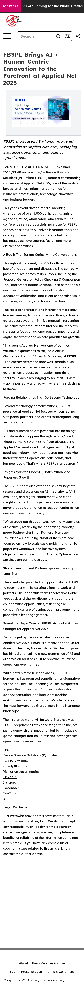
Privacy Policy (53, 980)
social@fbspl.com (16, 766)
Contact (74, 980)
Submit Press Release (26, 972)
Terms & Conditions (60, 972)
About (23, 963)
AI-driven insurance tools (53, 230)
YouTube (9, 793)
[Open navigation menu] (7, 36)
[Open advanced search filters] (67, 36)
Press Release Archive (48, 963)
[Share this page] (78, 36)
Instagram (11, 782)
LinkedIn (10, 777)
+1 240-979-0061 (15, 761)
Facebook (11, 788)
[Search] (58, 36)
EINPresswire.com (26, 172)
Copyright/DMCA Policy (21, 980)
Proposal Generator (18, 279)
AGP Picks (10, 6)
